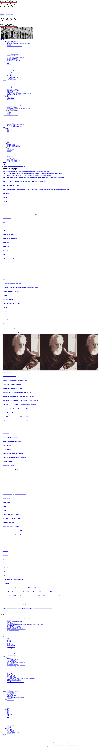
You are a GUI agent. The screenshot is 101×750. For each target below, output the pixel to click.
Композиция (7, 152)
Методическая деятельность (10, 69)
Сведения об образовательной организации (15, 166)
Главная (5, 166)
